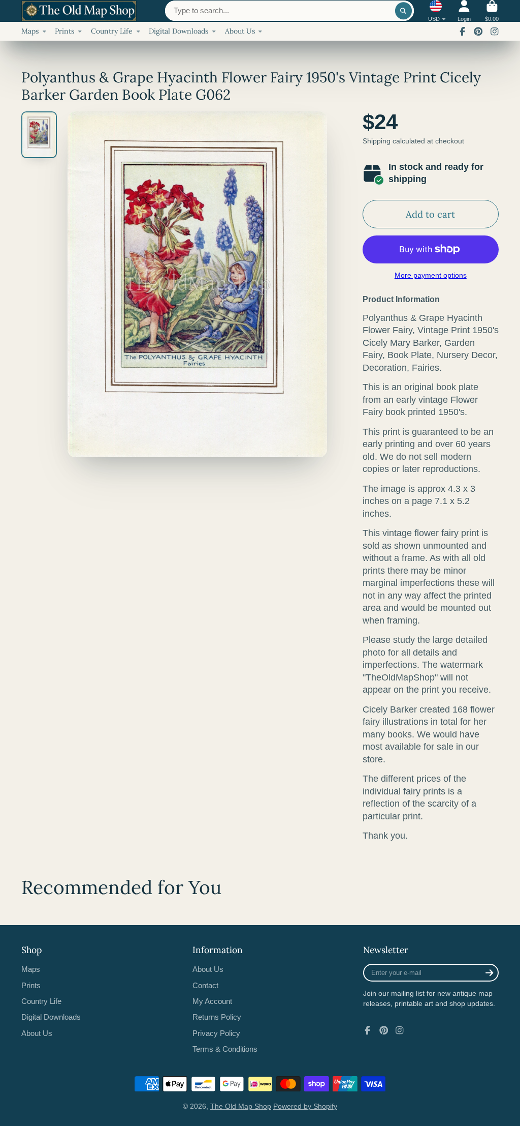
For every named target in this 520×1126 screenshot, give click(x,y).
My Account (212, 1001)
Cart (492, 11)
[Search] (403, 10)
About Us (240, 31)
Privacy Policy (216, 1033)
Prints (64, 31)
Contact (205, 985)
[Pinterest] (478, 31)
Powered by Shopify (305, 1106)
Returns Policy (216, 1017)
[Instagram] (494, 31)
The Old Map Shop (240, 1106)
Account (464, 11)
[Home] (79, 11)
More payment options (431, 275)
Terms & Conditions (224, 1049)
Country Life (112, 31)
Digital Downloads (178, 31)
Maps (30, 31)
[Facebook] (462, 31)
